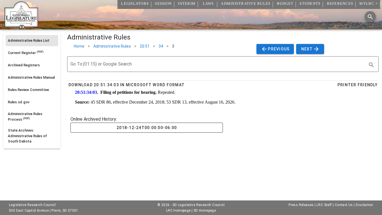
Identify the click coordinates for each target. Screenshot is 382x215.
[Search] (370, 16)
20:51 (145, 46)
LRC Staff (324, 205)
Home (79, 46)
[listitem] (32, 40)
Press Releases (301, 205)
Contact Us (344, 205)
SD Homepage (205, 210)
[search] (371, 65)
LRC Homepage (178, 210)
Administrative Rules (112, 46)
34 (161, 46)
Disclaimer (364, 205)
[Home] (21, 27)
